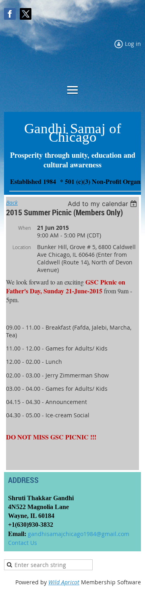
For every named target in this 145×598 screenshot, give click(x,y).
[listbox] (103, 203)
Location (21, 247)
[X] (25, 14)
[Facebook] (10, 14)
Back (12, 202)
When (24, 228)
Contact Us (22, 542)
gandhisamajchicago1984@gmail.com (78, 534)
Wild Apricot (63, 582)
